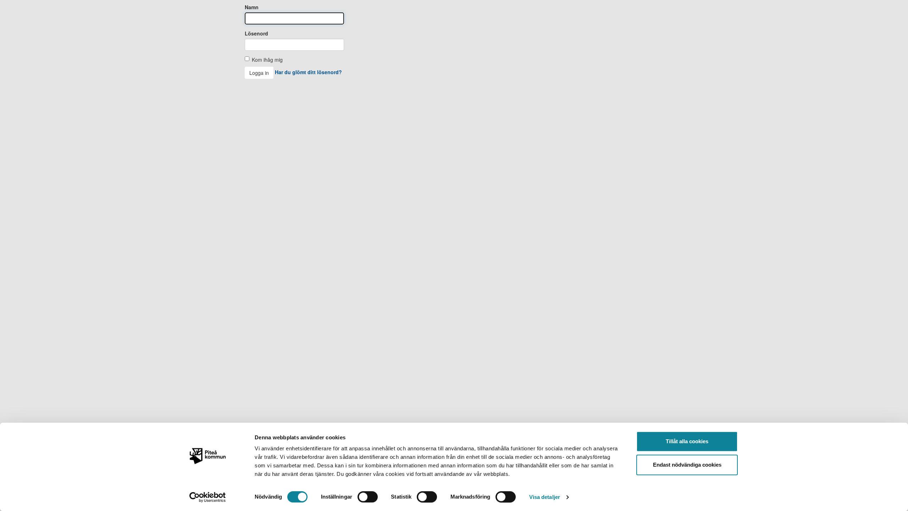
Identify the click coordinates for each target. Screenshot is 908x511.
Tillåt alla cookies (687, 441)
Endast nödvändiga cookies (687, 465)
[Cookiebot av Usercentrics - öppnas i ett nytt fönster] (208, 497)
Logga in (259, 72)
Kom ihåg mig (267, 59)
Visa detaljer (544, 497)
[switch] (368, 496)
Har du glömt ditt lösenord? (308, 72)
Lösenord (256, 33)
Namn (252, 7)
